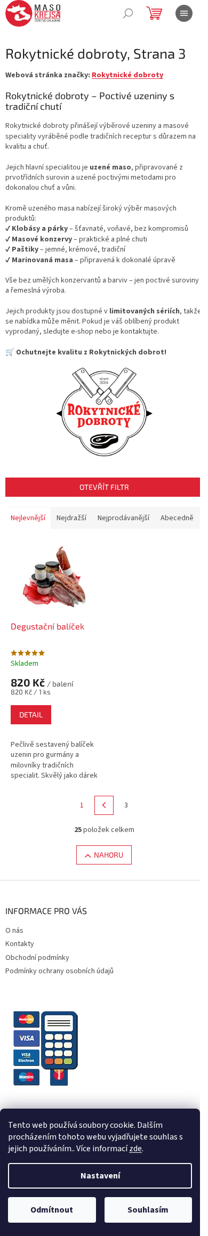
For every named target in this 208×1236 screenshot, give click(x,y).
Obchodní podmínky (37, 957)
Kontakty (19, 944)
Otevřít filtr (104, 486)
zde (135, 1148)
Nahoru (108, 854)
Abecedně (177, 518)
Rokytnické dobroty (127, 75)
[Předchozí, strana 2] (104, 805)
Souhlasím (148, 1210)
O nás (14, 930)
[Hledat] (128, 13)
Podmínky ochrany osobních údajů (59, 971)
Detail (31, 714)
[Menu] (184, 13)
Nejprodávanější (123, 518)
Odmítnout (51, 1210)
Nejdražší (71, 518)
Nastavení (100, 1176)
